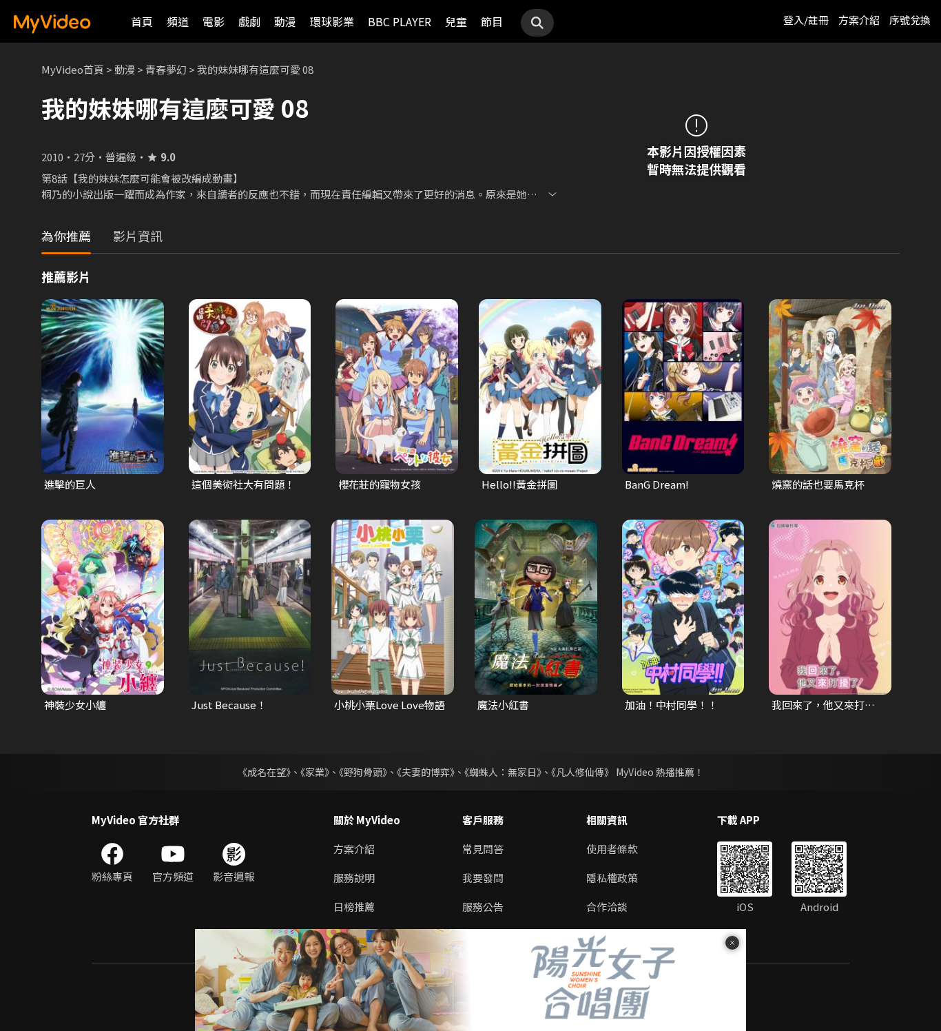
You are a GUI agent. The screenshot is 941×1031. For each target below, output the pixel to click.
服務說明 (354, 877)
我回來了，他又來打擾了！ (823, 705)
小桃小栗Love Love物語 (389, 704)
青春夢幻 (166, 69)
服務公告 (483, 906)
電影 (214, 21)
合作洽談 (607, 906)
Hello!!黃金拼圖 (519, 484)
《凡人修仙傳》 (582, 772)
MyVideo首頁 (72, 69)
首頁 (142, 21)
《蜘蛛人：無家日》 (502, 772)
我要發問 (483, 877)
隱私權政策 (612, 877)
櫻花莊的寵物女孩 (379, 484)
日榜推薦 (354, 906)
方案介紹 (859, 19)
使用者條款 (612, 848)
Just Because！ (229, 704)
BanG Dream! (657, 484)
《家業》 (314, 772)
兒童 (456, 21)
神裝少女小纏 (75, 704)
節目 (492, 21)
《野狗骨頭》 (363, 772)
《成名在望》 (264, 772)
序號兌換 (910, 19)
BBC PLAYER (399, 21)
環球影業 (332, 21)
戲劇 (249, 21)
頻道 (178, 21)
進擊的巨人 (70, 484)
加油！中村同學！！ (671, 704)
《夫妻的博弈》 (426, 772)
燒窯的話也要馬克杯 (818, 484)
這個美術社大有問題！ (243, 484)
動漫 (285, 21)
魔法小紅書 (503, 704)
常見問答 (483, 848)
